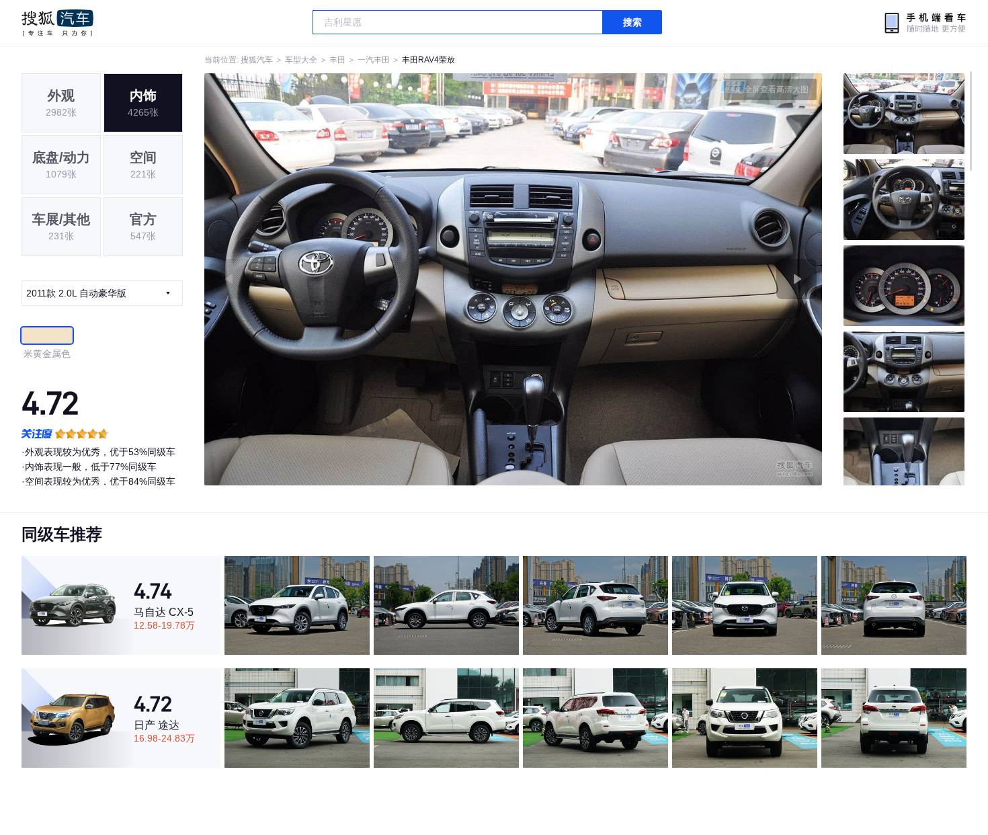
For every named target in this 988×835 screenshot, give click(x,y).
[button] (358, 279)
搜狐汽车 (57, 22)
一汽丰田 (374, 60)
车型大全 (301, 60)
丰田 (337, 60)
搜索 (632, 22)
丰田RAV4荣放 (428, 60)
